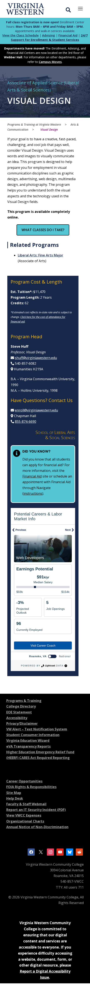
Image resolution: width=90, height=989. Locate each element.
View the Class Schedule (20, 35)
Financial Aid (67, 35)
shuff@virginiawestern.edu (36, 357)
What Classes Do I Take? (43, 230)
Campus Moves (50, 62)
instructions (32, 493)
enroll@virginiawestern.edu (36, 410)
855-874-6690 (25, 421)
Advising (48, 35)
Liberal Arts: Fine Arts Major (40, 255)
